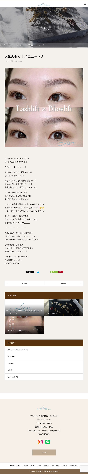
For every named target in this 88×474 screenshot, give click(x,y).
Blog (57, 466)
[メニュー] (84, 3)
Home (12, 466)
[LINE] (47, 442)
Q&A (52, 466)
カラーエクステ (13, 377)
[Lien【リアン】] (44, 408)
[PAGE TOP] (44, 396)
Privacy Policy (73, 466)
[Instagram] (40, 442)
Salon (18, 466)
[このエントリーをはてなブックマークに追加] (38, 272)
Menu (32, 466)
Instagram (18, 61)
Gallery (39, 466)
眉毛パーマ (11, 356)
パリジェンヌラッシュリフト (17, 350)
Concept (25, 466)
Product (46, 466)
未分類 (9, 370)
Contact (44, 452)
